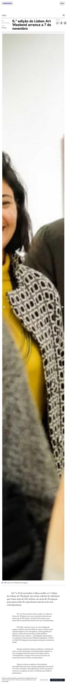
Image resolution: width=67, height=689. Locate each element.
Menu (62, 3)
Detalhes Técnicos (44, 680)
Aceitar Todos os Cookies (57, 680)
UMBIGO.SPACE (7, 3)
